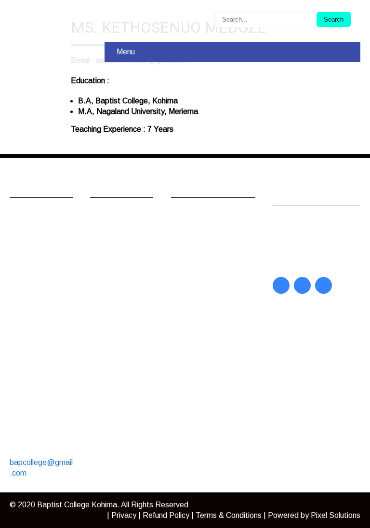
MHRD (192, 276)
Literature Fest (125, 287)
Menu (126, 52)
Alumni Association (119, 221)
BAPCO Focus (307, 223)
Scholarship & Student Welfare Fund (123, 358)
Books (293, 261)
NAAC (191, 289)
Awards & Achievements (124, 244)
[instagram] (323, 285)
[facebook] (281, 285)
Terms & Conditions (229, 515)
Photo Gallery (123, 335)
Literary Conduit (309, 236)
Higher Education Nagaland (209, 258)
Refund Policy (166, 515)
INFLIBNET (201, 228)
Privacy (123, 515)
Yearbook (298, 248)
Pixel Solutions (335, 515)
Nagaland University (215, 216)
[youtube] (302, 285)
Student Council (126, 322)
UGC (189, 241)
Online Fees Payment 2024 (125, 304)
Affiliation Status (209, 301)
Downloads (119, 274)
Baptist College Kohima (77, 505)
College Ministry (126, 262)
